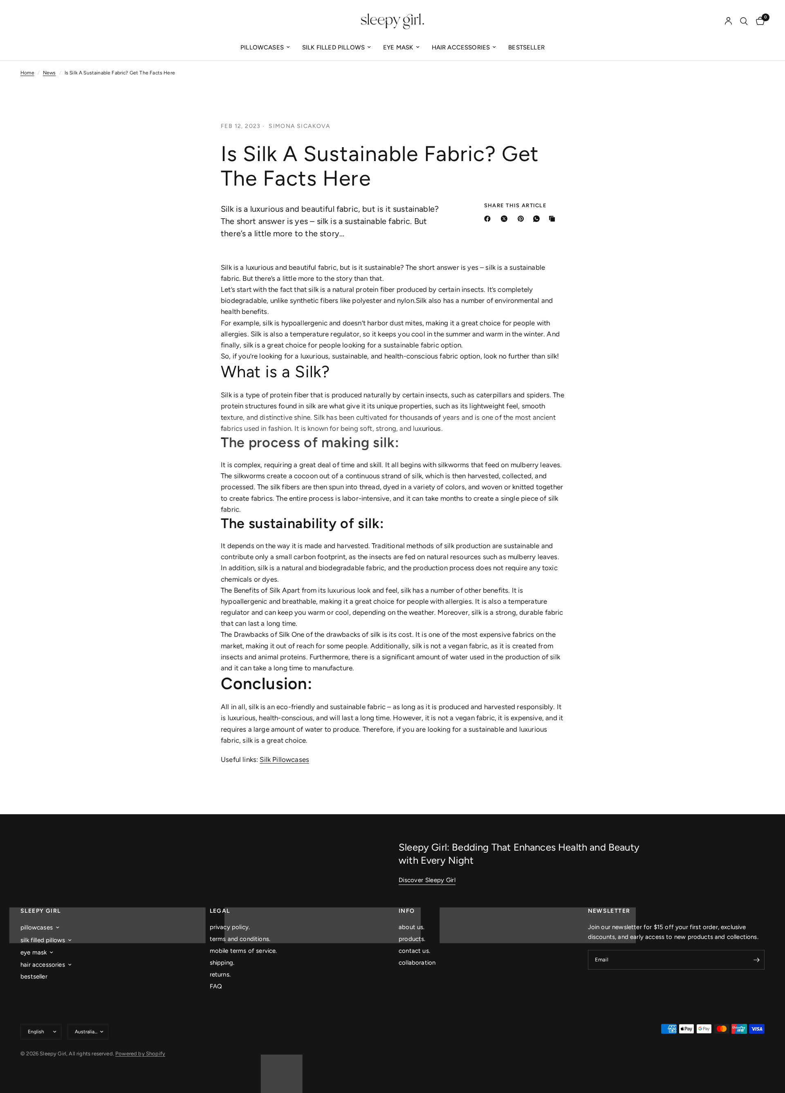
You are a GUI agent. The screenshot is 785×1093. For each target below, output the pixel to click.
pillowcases (262, 47)
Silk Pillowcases (284, 759)
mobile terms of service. (243, 950)
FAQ (216, 986)
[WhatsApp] (538, 219)
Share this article (515, 205)
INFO (407, 911)
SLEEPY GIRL (40, 911)
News (49, 73)
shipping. (222, 962)
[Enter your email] (756, 960)
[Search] (744, 21)
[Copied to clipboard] (553, 219)
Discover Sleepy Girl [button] (427, 880)
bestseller (526, 47)
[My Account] (728, 21)
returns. (220, 974)
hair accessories (461, 47)
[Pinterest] (522, 219)
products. (412, 939)
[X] (506, 219)
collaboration (417, 962)
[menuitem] (265, 47)
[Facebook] (489, 219)
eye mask (398, 47)
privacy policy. (230, 927)
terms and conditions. (240, 939)
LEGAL (220, 911)
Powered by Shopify (140, 1053)
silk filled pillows (333, 47)
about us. (412, 927)
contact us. (414, 950)
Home (27, 73)
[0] (758, 21)
